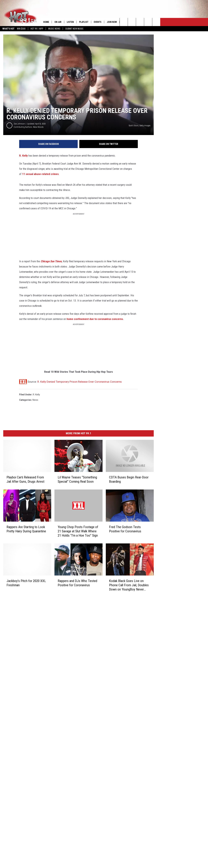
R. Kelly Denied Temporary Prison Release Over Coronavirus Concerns (79, 381)
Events (97, 22)
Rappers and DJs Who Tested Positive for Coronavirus (77, 583)
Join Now (112, 22)
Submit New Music (74, 28)
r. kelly (36, 394)
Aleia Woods (38, 127)
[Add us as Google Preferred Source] (132, 22)
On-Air (57, 22)
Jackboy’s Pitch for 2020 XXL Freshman (26, 583)
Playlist (83, 22)
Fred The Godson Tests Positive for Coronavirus (125, 529)
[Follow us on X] (148, 22)
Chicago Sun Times (51, 261)
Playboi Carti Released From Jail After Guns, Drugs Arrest (25, 479)
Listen (70, 22)
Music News (54, 28)
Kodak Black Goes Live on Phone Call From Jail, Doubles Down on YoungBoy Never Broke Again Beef (129, 585)
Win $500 (21, 28)
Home (46, 22)
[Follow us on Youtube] (156, 22)
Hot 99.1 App (37, 28)
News (35, 400)
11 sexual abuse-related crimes (40, 174)
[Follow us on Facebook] (140, 22)
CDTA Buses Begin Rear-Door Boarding (129, 479)
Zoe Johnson (19, 123)
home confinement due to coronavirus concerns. (95, 319)
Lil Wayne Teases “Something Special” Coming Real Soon (77, 479)
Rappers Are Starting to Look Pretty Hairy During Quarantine (26, 529)
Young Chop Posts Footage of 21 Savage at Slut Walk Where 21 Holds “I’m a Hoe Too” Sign (78, 531)
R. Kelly (23, 155)
